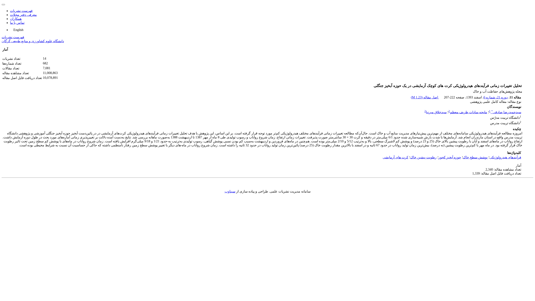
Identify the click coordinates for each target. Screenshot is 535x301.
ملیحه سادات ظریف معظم (468, 112)
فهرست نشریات (21, 11)
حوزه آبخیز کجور (449, 157)
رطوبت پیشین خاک (423, 157)
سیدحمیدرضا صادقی (506, 112)
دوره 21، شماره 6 (496, 97)
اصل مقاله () (425, 97)
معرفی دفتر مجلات (23, 15)
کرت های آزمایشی (395, 157)
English (18, 30)
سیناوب (230, 191)
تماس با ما (17, 22)
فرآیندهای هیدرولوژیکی (505, 157)
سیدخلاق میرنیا (436, 112)
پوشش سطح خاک (475, 157)
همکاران (16, 18)
